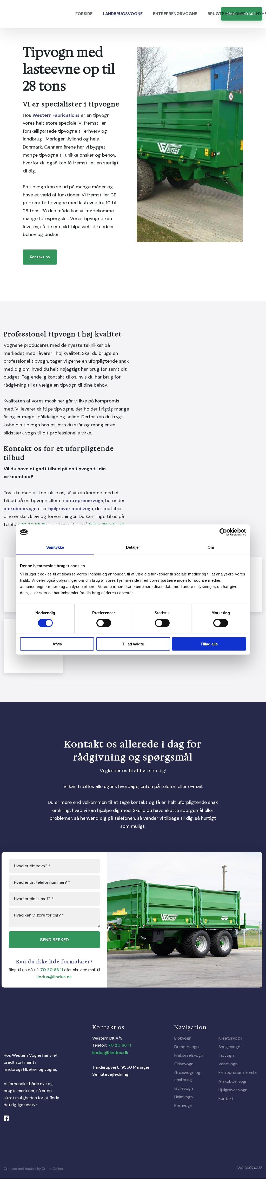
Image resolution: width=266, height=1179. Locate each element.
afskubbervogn (20, 508)
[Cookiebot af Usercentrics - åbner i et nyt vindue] (223, 532)
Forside (83, 13)
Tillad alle (209, 644)
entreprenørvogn (84, 500)
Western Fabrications (55, 115)
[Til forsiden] (33, 14)
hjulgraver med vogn (70, 508)
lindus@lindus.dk (54, 976)
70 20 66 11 (51, 969)
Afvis (57, 644)
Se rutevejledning (110, 1074)
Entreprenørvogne (175, 13)
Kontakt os (40, 257)
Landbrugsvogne (123, 13)
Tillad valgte (133, 644)
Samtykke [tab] (55, 547)
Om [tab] (211, 547)
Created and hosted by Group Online (33, 1169)
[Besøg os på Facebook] (8, 1118)
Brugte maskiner (227, 13)
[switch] (103, 623)
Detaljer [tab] (133, 547)
